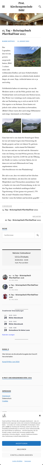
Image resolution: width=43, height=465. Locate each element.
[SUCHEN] (38, 235)
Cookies (5, 401)
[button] (40, 416)
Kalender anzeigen (8, 335)
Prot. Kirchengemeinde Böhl (21, 6)
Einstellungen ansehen (21, 455)
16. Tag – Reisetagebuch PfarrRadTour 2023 (23, 220)
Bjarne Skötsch (8, 41)
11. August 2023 (23, 41)
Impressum (28, 461)
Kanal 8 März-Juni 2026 (10, 362)
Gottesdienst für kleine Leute (19, 330)
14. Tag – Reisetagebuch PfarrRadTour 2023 (20, 209)
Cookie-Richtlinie (17, 461)
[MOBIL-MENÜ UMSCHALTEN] (3, 6)
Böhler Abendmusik (16, 318)
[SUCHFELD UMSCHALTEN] (39, 6)
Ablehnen (21, 449)
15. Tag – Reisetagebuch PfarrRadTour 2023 (16, 31)
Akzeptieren (21, 443)
